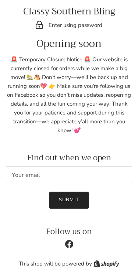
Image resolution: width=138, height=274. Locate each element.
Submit (69, 199)
